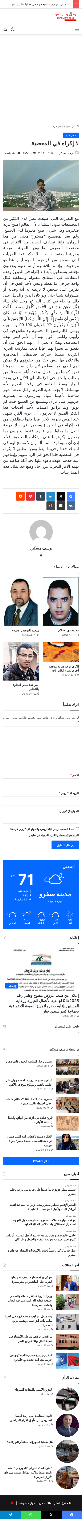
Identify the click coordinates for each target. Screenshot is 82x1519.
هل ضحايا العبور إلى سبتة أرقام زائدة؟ (30, 1442)
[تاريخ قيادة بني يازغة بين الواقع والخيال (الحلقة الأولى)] (67, 1123)
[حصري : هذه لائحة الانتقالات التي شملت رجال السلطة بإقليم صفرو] (67, 1105)
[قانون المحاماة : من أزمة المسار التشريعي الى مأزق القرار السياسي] (67, 1425)
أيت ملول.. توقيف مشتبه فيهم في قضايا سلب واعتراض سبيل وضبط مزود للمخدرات (29, 1320)
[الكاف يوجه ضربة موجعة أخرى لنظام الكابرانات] (61, 652)
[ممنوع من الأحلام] (61, 601)
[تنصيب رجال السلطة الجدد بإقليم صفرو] (67, 1067)
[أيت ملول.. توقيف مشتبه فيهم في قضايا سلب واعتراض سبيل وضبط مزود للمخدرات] (67, 1322)
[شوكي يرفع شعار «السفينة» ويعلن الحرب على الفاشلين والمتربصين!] (67, 1283)
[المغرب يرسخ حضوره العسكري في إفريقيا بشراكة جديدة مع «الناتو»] (67, 1361)
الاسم (74, 775)
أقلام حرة (58, 126)
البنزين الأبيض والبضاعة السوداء (34, 1389)
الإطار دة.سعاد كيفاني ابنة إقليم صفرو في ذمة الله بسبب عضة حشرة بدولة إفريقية (30, 1141)
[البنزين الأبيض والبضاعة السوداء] (67, 1399)
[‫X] (61, 496)
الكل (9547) (41, 1161)
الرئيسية (71, 126)
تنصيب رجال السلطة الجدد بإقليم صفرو (29, 1061)
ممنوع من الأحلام (68, 630)
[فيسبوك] (71, 496)
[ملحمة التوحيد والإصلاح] (21, 601)
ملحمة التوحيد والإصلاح (25, 630)
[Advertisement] (41, 77)
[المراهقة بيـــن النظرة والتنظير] (21, 661)
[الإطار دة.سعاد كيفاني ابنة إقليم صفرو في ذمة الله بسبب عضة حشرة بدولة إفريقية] (67, 1142)
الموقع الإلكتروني (69, 811)
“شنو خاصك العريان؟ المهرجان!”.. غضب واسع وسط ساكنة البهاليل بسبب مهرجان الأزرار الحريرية (28, 1472)
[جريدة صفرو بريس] (65, 17)
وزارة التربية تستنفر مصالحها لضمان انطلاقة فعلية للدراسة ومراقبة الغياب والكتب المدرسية (30, 1300)
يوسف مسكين (65, 152)
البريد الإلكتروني (68, 793)
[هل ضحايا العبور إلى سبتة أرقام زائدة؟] (67, 1451)
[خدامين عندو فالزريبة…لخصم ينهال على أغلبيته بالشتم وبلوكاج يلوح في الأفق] (67, 1086)
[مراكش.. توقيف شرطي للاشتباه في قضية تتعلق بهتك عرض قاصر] (67, 1342)
